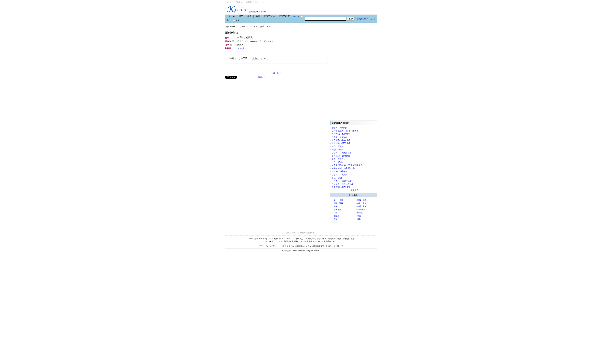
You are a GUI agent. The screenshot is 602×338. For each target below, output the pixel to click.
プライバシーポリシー (268, 246)
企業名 (360, 213)
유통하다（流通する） (342, 181)
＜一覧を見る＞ (353, 190)
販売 (262, 26)
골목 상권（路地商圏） (342, 156)
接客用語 (337, 209)
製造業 (336, 216)
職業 (336, 206)
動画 (258, 16)
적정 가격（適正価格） (342, 143)
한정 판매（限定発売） (342, 187)
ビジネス (253, 26)
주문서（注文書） (340, 174)
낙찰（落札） (338, 146)
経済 (336, 213)
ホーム (231, 16)
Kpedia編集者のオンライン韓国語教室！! (308, 246)
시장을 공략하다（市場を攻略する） (348, 165)
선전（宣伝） (338, 162)
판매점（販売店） (340, 137)
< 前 (273, 72)
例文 (249, 16)
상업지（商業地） (340, 127)
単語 (241, 16)
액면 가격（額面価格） (342, 140)
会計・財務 (362, 203)
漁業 (359, 219)
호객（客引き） (339, 159)
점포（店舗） (338, 178)
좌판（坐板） (338, 149)
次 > (279, 72)
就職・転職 (362, 200)
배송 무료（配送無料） (342, 134)
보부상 (240, 48)
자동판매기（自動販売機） (344, 168)
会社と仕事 (338, 200)
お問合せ (284, 246)
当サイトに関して (335, 246)
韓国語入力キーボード (366, 19)
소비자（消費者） (340, 171)
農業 (336, 219)
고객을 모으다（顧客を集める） (346, 131)
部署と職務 (338, 203)
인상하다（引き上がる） (343, 184)
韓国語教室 (284, 16)
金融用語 (361, 209)
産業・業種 (362, 206)
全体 (298, 16)
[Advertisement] (248, 100)
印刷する (261, 77)
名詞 (269, 26)
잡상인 (231, 32)
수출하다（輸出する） (342, 152)
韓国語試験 (269, 16)
